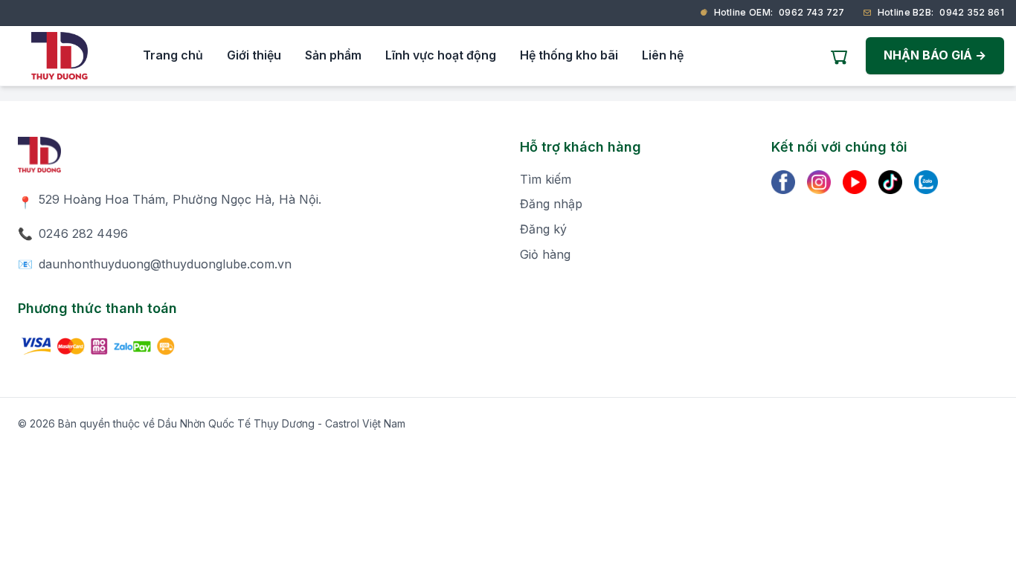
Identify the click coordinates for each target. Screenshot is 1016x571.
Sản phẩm (333, 55)
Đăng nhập (551, 203)
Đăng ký (543, 229)
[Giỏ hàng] (839, 56)
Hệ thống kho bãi (569, 55)
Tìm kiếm (545, 179)
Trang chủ (173, 55)
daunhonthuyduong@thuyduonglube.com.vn (165, 264)
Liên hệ (663, 55)
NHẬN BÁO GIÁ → (935, 55)
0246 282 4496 (83, 233)
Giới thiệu (254, 55)
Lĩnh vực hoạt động (440, 55)
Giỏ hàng (545, 254)
